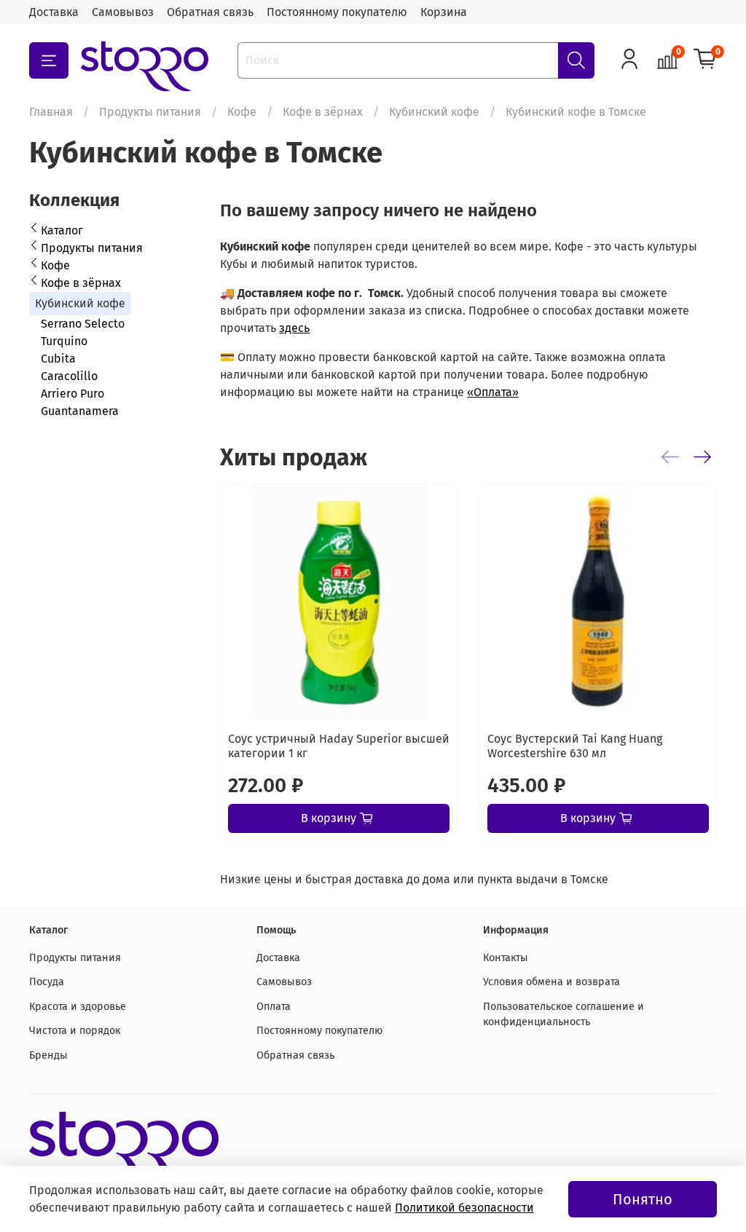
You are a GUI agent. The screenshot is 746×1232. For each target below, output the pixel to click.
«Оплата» (493, 392)
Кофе (241, 112)
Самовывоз (123, 12)
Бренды (48, 1055)
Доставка (54, 12)
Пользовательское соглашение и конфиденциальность (563, 1014)
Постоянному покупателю (337, 12)
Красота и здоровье (77, 1006)
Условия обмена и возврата (551, 982)
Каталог (62, 230)
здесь (294, 328)
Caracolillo (69, 376)
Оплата (273, 1006)
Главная (51, 112)
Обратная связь (210, 12)
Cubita (58, 359)
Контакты (505, 958)
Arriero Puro (72, 393)
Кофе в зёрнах (323, 112)
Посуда (46, 982)
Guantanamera (80, 411)
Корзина (443, 12)
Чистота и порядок (74, 1030)
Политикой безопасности (464, 1208)
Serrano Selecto (83, 324)
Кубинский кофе (434, 112)
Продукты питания (150, 112)
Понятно (642, 1199)
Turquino (64, 341)
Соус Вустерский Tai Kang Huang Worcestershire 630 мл (574, 746)
